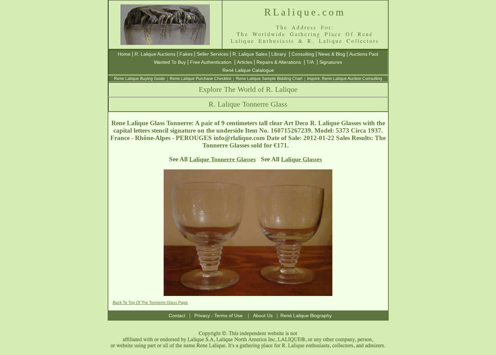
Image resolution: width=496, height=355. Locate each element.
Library (278, 54)
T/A (310, 62)
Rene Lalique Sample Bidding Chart (269, 78)
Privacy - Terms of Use (218, 315)
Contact (177, 315)
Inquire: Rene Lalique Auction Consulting (344, 78)
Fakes (186, 54)
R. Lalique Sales (249, 54)
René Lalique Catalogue (248, 70)
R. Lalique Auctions (155, 54)
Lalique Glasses (301, 159)
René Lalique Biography (306, 315)
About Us (263, 315)
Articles (244, 62)
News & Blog (331, 54)
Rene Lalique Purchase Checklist (200, 78)
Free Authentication (210, 62)
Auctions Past (363, 54)
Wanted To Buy (170, 62)
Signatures (330, 62)
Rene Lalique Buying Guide (139, 78)
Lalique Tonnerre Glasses (222, 159)
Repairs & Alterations (278, 62)
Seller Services (212, 54)
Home (124, 54)
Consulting (303, 54)
